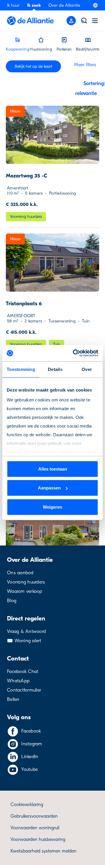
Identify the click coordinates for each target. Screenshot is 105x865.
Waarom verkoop (24, 591)
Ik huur (13, 5)
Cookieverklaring (26, 804)
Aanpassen (49, 487)
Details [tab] (55, 369)
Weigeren (52, 506)
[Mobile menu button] (71, 20)
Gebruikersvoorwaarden (34, 816)
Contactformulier (24, 690)
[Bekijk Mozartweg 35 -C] (52, 135)
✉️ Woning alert (24, 640)
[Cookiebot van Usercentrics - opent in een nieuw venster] (74, 353)
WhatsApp (18, 680)
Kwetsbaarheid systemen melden (43, 851)
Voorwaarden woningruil (34, 827)
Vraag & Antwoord (26, 631)
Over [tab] (87, 369)
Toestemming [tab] (21, 369)
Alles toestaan (52, 468)
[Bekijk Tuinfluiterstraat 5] (52, 523)
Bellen (13, 699)
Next (89, 134)
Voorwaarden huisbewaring (37, 839)
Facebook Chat (22, 671)
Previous (15, 134)
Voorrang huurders (26, 582)
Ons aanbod (20, 572)
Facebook (31, 731)
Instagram (31, 743)
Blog (11, 600)
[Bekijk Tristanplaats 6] (52, 263)
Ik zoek (34, 5)
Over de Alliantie (64, 5)
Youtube (29, 769)
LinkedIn (29, 756)
